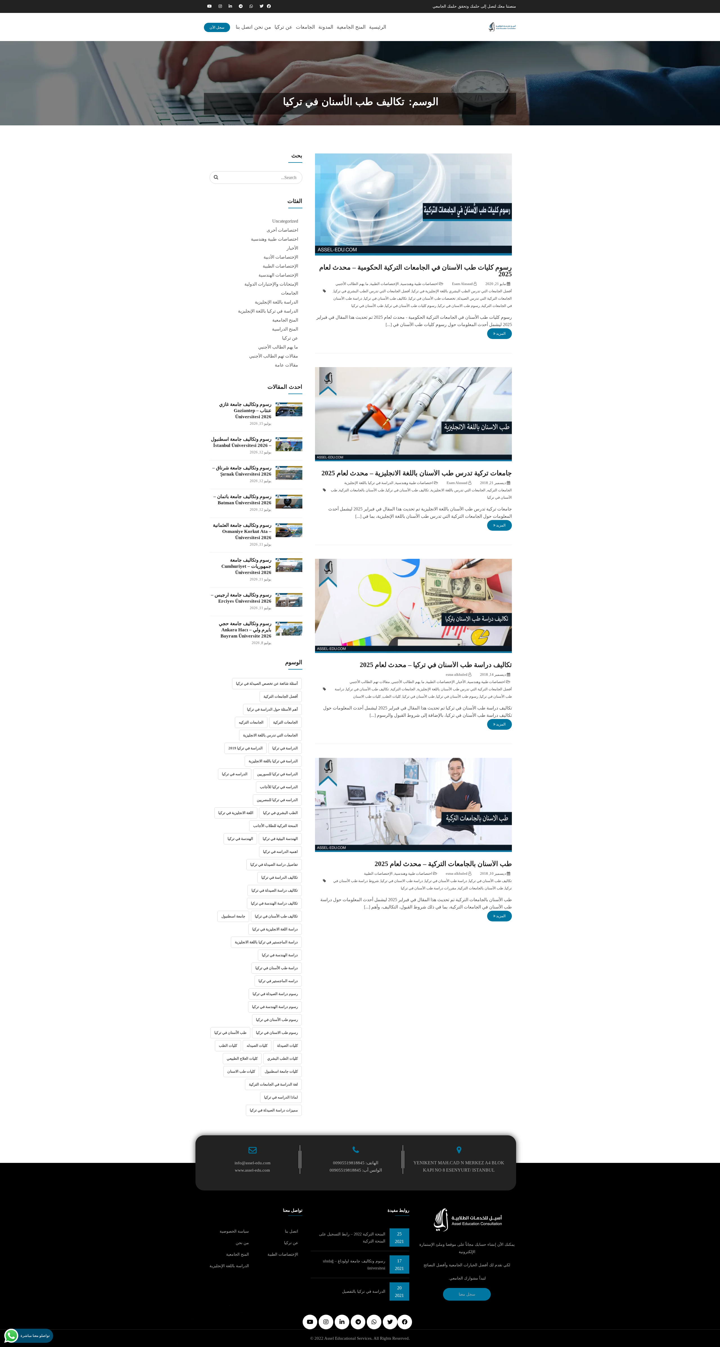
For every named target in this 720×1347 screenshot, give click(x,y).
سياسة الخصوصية (234, 1231)
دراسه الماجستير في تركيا (278, 981)
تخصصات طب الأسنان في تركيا (432, 298)
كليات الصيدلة (287, 1045)
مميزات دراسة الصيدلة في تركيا (274, 1110)
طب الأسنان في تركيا (367, 306)
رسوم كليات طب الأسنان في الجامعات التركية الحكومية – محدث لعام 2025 (415, 271)
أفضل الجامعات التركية (281, 696)
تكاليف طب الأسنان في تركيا (385, 298)
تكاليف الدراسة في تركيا (279, 877)
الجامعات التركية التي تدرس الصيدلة (484, 298)
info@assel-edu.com (253, 1163)
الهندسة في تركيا (240, 839)
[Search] (216, 177)
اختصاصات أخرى (282, 230)
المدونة (325, 27)
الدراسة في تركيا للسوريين (277, 774)
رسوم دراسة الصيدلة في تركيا (275, 994)
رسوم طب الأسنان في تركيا (457, 696)
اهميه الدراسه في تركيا (280, 851)
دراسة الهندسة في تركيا (280, 955)
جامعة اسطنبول (233, 916)
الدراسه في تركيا (235, 774)
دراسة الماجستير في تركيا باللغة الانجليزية (266, 942)
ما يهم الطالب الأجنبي (352, 284)
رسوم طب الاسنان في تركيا (459, 306)
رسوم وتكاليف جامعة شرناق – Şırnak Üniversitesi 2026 (241, 471)
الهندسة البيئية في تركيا (280, 839)
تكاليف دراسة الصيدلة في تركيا (274, 890)
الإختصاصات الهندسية (278, 275)
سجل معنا (467, 1294)
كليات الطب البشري (282, 1058)
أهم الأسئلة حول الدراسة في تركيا (272, 709)
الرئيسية (377, 27)
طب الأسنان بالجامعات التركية (361, 490)
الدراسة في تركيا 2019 (245, 748)
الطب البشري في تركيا (280, 813)
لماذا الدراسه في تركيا (281, 1097)
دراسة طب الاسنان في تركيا (402, 881)
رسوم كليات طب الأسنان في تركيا (410, 306)
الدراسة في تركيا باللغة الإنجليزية (368, 483)
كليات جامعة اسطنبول (281, 1071)
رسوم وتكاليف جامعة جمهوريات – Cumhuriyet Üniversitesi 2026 (246, 566)
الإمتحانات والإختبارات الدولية (271, 284)
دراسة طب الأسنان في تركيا (446, 881)
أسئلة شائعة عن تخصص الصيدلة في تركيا (267, 683)
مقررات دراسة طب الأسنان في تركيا (428, 888)
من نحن (262, 27)
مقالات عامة (286, 365)
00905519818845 (348, 1163)
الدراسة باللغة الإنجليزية (276, 302)
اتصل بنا (244, 27)
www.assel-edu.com (252, 1170)
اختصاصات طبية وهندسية (419, 284)
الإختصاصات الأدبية (281, 257)
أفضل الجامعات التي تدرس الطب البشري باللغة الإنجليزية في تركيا (462, 291)
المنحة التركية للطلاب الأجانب (275, 826)
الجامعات (305, 27)
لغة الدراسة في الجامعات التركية (273, 1084)
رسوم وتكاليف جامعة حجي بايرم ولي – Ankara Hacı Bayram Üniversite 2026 (245, 630)
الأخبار (461, 682)
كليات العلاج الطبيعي (242, 1058)
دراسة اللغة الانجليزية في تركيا (275, 929)
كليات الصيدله (257, 1045)
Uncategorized (285, 221)
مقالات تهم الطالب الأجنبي (370, 682)
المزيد (500, 333)
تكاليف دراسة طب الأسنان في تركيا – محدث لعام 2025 (436, 664)
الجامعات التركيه (499, 490)
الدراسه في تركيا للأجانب (279, 787)
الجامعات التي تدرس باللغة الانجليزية (458, 490)
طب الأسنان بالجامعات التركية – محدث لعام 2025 (443, 863)
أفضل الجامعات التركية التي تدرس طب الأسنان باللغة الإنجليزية (464, 689)
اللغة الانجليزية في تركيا (235, 813)
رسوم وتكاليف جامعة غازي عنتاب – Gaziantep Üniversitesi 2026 (245, 410)
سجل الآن (217, 27)
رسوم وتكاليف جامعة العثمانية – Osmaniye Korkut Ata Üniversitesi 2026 (242, 531)
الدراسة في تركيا (285, 748)
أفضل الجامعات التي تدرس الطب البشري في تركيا (372, 291)
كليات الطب (391, 696)
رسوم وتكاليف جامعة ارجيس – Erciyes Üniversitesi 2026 (241, 598)
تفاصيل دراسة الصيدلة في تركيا (274, 864)
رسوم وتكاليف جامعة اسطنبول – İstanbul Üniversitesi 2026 (241, 442)
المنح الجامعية (351, 27)
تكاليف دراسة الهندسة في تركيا (274, 903)
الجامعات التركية (403, 689)
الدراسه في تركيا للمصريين (277, 800)
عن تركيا (283, 27)
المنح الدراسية (285, 329)
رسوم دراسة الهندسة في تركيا (275, 1007)
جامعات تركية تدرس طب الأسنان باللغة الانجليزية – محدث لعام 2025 (416, 473)
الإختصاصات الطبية (384, 284)
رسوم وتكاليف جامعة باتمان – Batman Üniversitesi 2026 (242, 499)
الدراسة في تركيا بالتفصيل (363, 1291)
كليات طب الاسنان (367, 696)
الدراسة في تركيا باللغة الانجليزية (273, 761)
